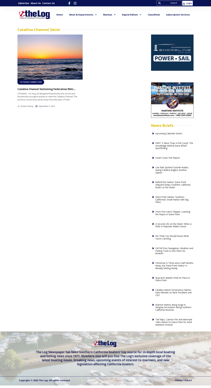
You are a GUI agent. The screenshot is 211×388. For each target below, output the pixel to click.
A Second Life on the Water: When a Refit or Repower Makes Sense (173, 225)
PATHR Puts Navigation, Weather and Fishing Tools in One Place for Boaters (174, 251)
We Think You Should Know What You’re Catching (172, 237)
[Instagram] (75, 3)
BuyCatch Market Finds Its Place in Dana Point (172, 279)
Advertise (23, 3)
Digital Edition (130, 14)
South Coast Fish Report (167, 158)
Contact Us (48, 3)
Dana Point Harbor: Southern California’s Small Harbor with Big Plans (171, 200)
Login (189, 3)
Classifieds (154, 14)
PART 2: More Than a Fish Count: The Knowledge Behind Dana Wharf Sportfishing (174, 146)
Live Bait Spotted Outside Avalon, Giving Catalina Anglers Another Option (172, 170)
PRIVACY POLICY (183, 380)
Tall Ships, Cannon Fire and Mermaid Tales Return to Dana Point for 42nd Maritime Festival (173, 322)
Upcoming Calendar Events (168, 133)
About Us (36, 3)
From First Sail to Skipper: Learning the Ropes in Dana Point (172, 213)
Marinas (107, 14)
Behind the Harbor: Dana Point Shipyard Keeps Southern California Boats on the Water (172, 185)
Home (59, 14)
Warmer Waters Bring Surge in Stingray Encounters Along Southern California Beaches (173, 307)
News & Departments (81, 14)
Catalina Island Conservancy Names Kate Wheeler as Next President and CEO (173, 292)
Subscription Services (178, 14)
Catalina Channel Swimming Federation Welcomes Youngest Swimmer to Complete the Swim (46, 89)
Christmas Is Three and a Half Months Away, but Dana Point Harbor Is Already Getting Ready (174, 266)
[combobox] (169, 3)
